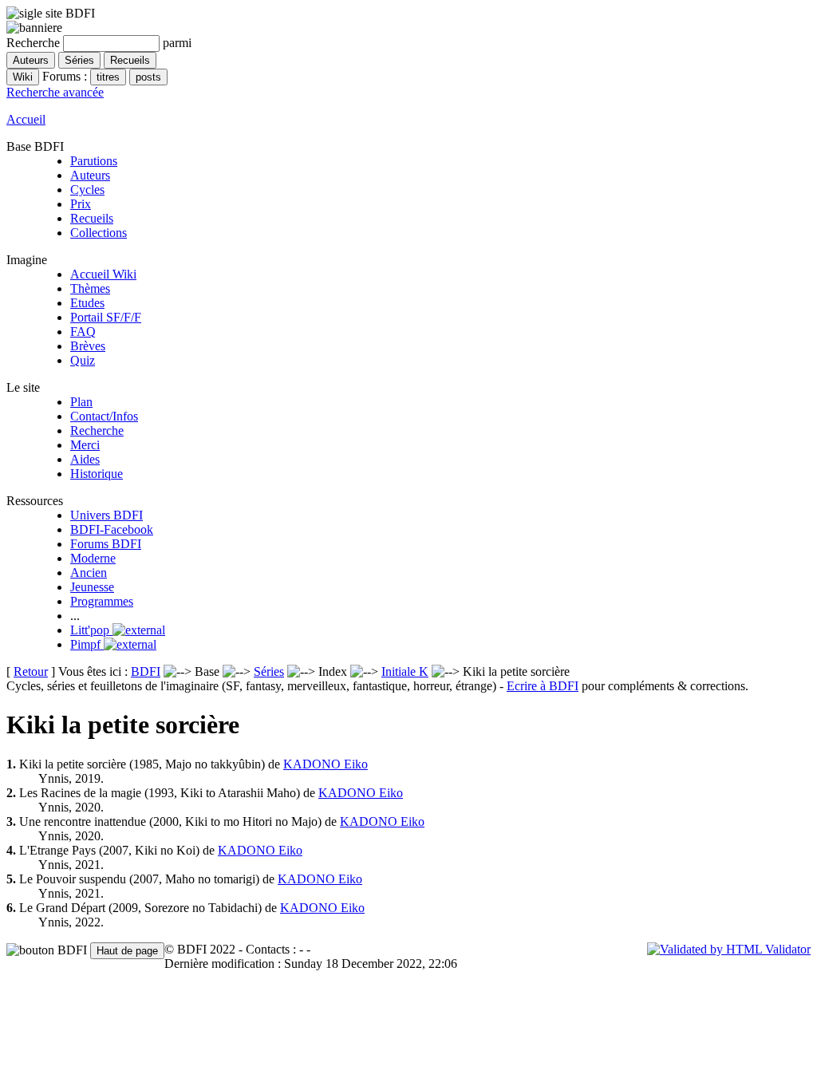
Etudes (87, 303)
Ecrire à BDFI (542, 686)
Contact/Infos (104, 416)
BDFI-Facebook (111, 529)
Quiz (82, 360)
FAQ (83, 331)
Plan (81, 402)
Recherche (97, 430)
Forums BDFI (105, 544)
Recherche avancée (55, 92)
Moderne (93, 558)
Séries (269, 671)
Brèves (87, 346)
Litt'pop (91, 630)
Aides (85, 459)
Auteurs (90, 175)
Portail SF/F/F (105, 317)
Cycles (87, 189)
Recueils (91, 218)
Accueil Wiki (103, 274)
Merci (85, 445)
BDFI (145, 671)
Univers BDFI (106, 515)
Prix (80, 204)
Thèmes (90, 288)
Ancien (88, 572)
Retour (31, 671)
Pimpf (87, 644)
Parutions (93, 161)
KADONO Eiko (325, 764)
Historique (96, 473)
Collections (98, 232)
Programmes (101, 601)
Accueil (25, 119)
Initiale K (404, 671)
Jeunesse (92, 587)
